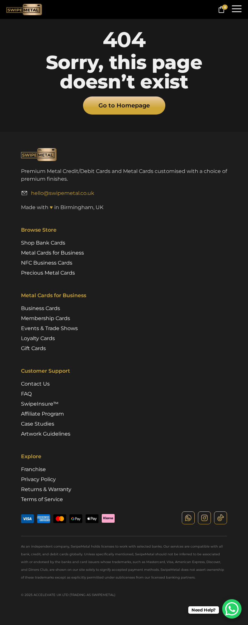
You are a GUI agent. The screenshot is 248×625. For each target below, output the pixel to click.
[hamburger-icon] (237, 9)
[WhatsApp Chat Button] (232, 609)
